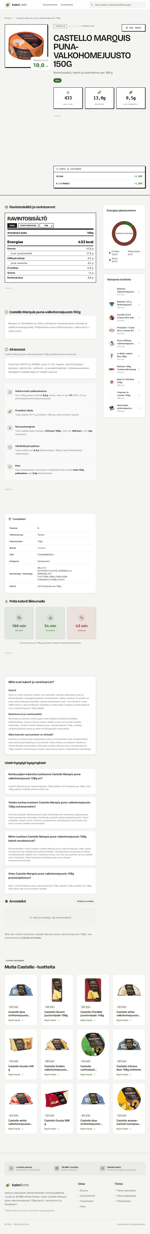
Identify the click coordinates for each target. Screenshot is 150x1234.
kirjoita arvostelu (31, 937)
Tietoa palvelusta (126, 1190)
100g (12, 225)
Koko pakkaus (28, 225)
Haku (83, 1206)
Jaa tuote (135, 28)
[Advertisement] (99, 138)
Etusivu (8, 18)
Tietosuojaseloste (126, 1195)
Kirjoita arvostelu (85, 901)
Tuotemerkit (67, 4)
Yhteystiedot (124, 1201)
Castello (41, 548)
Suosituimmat (50, 4)
